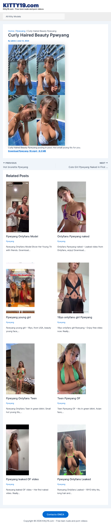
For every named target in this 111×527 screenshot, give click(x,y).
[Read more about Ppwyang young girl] (20, 287)
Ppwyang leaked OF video (22, 479)
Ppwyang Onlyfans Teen (21, 398)
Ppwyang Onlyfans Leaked (74, 479)
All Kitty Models (13, 16)
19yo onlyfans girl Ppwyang (74, 317)
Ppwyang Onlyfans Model (22, 236)
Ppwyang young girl (18, 317)
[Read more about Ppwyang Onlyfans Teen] (20, 368)
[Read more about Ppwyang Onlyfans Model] (17, 206)
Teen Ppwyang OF (68, 398)
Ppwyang (10, 241)
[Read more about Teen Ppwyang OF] (71, 368)
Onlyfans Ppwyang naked (73, 236)
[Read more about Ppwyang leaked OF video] (17, 449)
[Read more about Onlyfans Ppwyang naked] (71, 206)
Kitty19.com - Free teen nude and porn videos (23, 9)
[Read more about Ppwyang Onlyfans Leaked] (71, 449)
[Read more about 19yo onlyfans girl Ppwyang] (73, 287)
